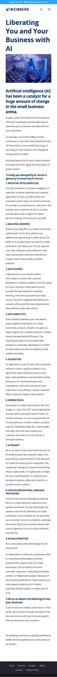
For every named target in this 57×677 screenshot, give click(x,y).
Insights (32, 665)
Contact (19, 670)
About (42, 665)
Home (11, 665)
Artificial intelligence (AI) (28, 91)
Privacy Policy (32, 670)
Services (21, 665)
